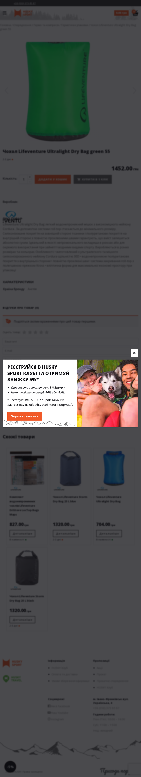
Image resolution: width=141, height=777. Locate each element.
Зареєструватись (24, 416)
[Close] (134, 353)
